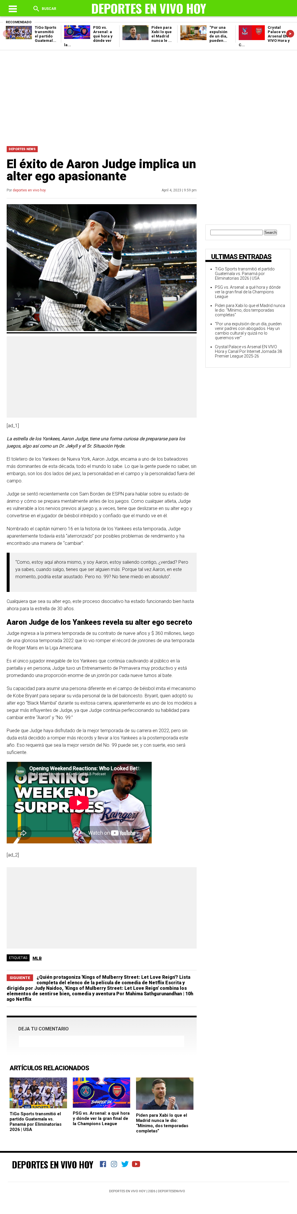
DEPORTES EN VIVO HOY (52, 1164)
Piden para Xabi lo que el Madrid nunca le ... (161, 34)
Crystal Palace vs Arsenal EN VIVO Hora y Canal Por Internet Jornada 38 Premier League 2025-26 (248, 351)
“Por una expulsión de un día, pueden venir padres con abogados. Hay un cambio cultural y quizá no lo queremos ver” (248, 331)
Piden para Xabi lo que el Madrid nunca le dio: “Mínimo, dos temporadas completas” (162, 1123)
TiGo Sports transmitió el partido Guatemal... (45, 34)
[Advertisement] (148, 96)
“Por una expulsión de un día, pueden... (218, 34)
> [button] (290, 33)
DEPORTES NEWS (22, 149)
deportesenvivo (171, 1191)
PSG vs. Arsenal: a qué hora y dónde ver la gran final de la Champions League (101, 1118)
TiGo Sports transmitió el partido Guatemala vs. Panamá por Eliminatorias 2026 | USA (35, 1121)
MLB (37, 958)
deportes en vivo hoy (29, 190)
